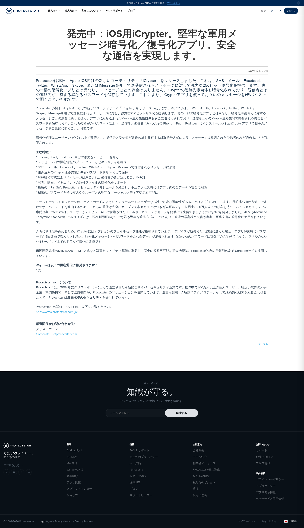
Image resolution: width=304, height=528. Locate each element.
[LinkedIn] (29, 472)
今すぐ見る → (173, 2)
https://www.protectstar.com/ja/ (57, 312)
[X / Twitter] (7, 472)
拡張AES (135, 482)
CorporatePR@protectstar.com (56, 334)
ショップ (291, 10)
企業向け (72, 476)
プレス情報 (263, 463)
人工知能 (135, 463)
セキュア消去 (138, 476)
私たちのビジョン (204, 482)
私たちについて (90, 10)
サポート (261, 450)
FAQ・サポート (114, 10)
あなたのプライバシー (144, 457)
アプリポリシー (266, 486)
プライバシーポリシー (270, 479)
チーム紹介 (200, 457)
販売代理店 (200, 495)
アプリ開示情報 (266, 492)
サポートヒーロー (141, 495)
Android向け (74, 450)
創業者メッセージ (204, 463)
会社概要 (198, 450)
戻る (265, 344)
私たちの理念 (201, 476)
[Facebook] (21, 472)
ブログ (131, 10)
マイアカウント (246, 521)
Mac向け (72, 463)
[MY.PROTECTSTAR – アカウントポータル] (272, 11)
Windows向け (75, 470)
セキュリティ (269, 521)
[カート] (280, 11)
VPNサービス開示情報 (270, 499)
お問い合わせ (264, 457)
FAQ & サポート (139, 450)
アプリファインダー (79, 489)
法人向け (70, 10)
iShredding (136, 470)
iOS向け (72, 457)
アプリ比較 (74, 482)
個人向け (53, 10)
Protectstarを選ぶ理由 (206, 470)
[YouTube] (14, 472)
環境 (195, 489)
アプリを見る (13, 465)
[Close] (298, 3)
